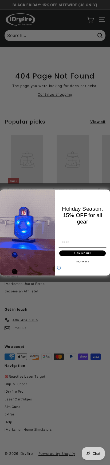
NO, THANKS (82, 262)
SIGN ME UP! (82, 253)
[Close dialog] (59, 267)
